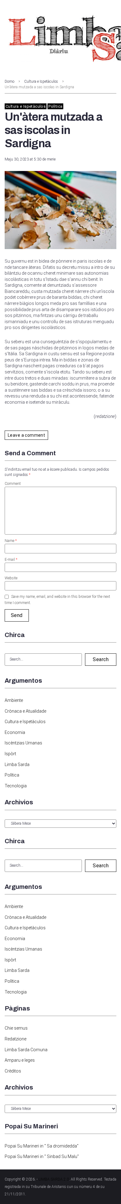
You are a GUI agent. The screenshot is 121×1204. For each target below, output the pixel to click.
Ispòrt (10, 753)
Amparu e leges (20, 1060)
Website (11, 578)
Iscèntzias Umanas (23, 742)
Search (101, 659)
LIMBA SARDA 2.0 (53, 1179)
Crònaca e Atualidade (25, 711)
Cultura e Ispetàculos (41, 81)
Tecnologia (16, 785)
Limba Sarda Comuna (26, 1049)
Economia (15, 732)
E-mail (11, 559)
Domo (9, 81)
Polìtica (55, 106)
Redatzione (15, 1038)
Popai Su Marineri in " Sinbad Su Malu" (42, 1156)
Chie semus (16, 1028)
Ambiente (14, 700)
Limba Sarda (17, 764)
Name (11, 541)
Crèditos (13, 1071)
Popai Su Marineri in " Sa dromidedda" (41, 1146)
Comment (13, 483)
